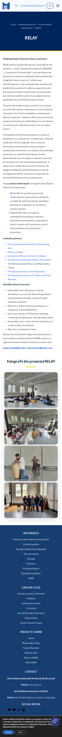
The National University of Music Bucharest (29, 260)
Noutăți (31, 559)
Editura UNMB (31, 657)
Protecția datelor (31, 568)
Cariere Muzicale (31, 648)
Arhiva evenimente (31, 603)
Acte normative (31, 554)
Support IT (40, 5)
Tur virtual (31, 608)
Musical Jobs (31, 653)
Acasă (13, 25)
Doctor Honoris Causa (31, 623)
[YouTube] (14, 710)
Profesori (31, 598)
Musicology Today (31, 643)
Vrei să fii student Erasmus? (31, 613)
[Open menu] (58, 5)
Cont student (26, 5)
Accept (8, 732)
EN (50, 5)
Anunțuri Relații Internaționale (31, 549)
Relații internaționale (27, 25)
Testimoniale (31, 618)
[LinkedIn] (23, 710)
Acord (31, 638)
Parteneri (31, 563)
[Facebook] (9, 710)
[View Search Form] (16, 5)
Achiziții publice (31, 544)
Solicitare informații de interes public (31, 539)
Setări (20, 732)
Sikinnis (11, 252)
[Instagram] (19, 710)
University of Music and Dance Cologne (27, 256)
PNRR (31, 578)
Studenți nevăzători (31, 573)
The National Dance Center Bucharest (26, 271)
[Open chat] (54, 721)
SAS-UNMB (31, 662)
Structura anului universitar (31, 593)
